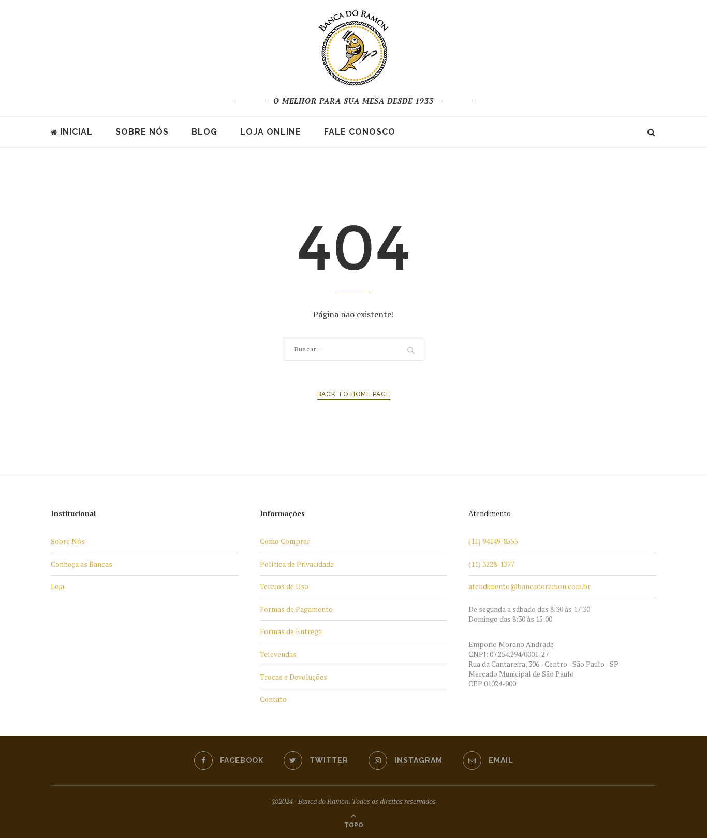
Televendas (278, 654)
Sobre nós (142, 132)
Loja (57, 586)
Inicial (76, 132)
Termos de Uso (284, 586)
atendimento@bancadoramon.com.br (529, 586)
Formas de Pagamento (296, 609)
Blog (204, 132)
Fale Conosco (359, 132)
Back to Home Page (353, 394)
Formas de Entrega (291, 631)
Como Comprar (285, 541)
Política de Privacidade (297, 564)
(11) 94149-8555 (493, 541)
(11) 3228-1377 (491, 564)
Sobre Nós (68, 541)
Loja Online (270, 132)
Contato (273, 699)
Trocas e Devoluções (293, 677)
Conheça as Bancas (81, 564)
